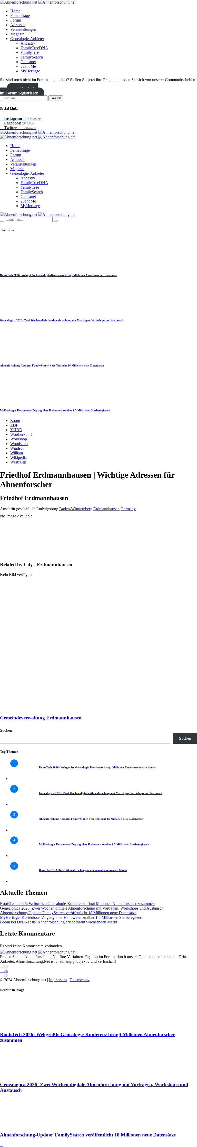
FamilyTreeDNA (34, 48)
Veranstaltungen (23, 29)
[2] (20, 804)
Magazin (17, 34)
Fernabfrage (20, 15)
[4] (20, 855)
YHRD (16, 430)
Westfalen (18, 462)
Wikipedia (18, 457)
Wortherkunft (21, 434)
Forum (15, 20)
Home (15, 11)
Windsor (17, 448)
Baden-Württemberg (75, 509)
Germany (128, 509)
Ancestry (28, 43)
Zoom (15, 420)
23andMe (28, 66)
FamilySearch (32, 57)
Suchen (6, 730)
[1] (20, 778)
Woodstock (19, 443)
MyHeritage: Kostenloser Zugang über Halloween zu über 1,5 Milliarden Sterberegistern (55, 410)
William (16, 453)
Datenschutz (80, 980)
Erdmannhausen (106, 509)
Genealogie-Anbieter (27, 38)
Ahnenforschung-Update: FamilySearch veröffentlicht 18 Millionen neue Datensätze (52, 365)
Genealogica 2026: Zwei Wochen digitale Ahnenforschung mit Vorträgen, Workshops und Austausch (61, 320)
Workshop (18, 439)
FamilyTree (30, 52)
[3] (20, 830)
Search (56, 98)
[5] (20, 881)
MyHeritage (30, 71)
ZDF (14, 425)
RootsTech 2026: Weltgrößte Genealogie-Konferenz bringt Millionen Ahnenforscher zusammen (58, 275)
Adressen (17, 25)
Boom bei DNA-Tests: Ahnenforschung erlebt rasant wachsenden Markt (83, 870)
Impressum (58, 980)
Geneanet (28, 62)
